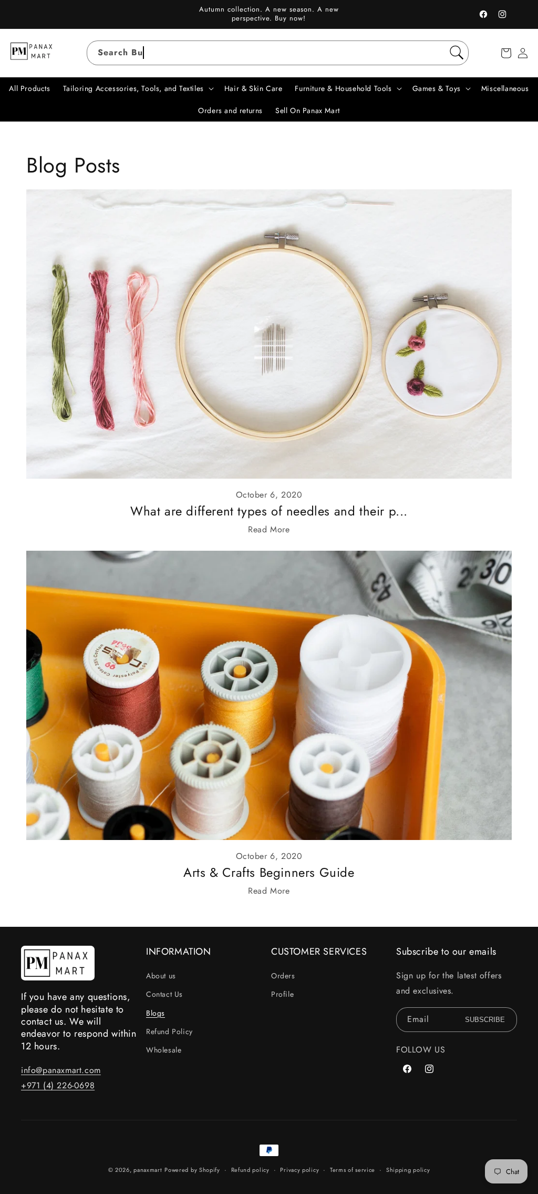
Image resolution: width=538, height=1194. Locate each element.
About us (161, 975)
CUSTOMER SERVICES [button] (319, 952)
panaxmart (147, 1170)
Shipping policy (408, 1170)
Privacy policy (299, 1170)
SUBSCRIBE (485, 1020)
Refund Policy (169, 1031)
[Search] (456, 52)
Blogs (155, 1013)
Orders (283, 975)
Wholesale (163, 1050)
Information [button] (178, 952)
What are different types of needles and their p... (269, 511)
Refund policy (250, 1170)
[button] (506, 53)
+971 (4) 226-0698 (58, 1085)
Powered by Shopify (192, 1170)
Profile (282, 994)
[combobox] (277, 53)
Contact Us (164, 994)
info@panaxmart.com (61, 1070)
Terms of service (352, 1170)
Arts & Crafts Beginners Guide (268, 872)
